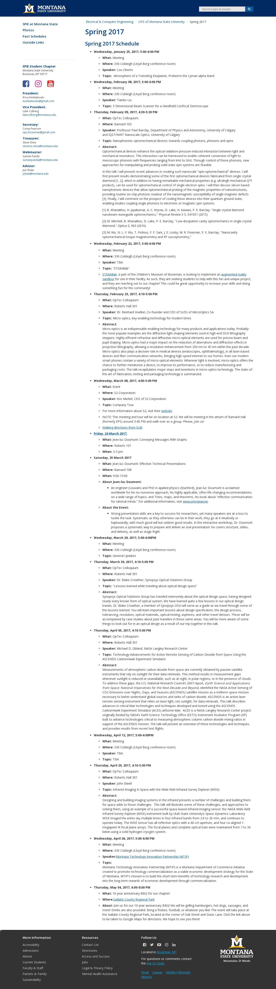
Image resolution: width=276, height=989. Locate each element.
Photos (28, 30)
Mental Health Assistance (99, 974)
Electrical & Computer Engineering (109, 22)
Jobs (85, 962)
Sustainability (32, 980)
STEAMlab (109, 274)
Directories (89, 950)
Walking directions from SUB (122, 427)
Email (145, 972)
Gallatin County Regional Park (134, 899)
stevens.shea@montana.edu (40, 146)
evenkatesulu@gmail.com (38, 101)
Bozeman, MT (167, 952)
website (166, 411)
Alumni (27, 956)
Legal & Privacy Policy (97, 968)
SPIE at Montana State (40, 24)
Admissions (31, 950)
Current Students (34, 962)
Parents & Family (35, 974)
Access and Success (96, 956)
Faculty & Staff (33, 968)
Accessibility (31, 945)
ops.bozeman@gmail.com (39, 132)
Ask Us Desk (155, 963)
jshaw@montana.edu (36, 173)
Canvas (157, 972)
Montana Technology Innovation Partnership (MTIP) (152, 856)
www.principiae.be (195, 501)
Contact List (90, 945)
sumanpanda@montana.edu (40, 159)
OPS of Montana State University (161, 22)
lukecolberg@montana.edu (39, 114)
